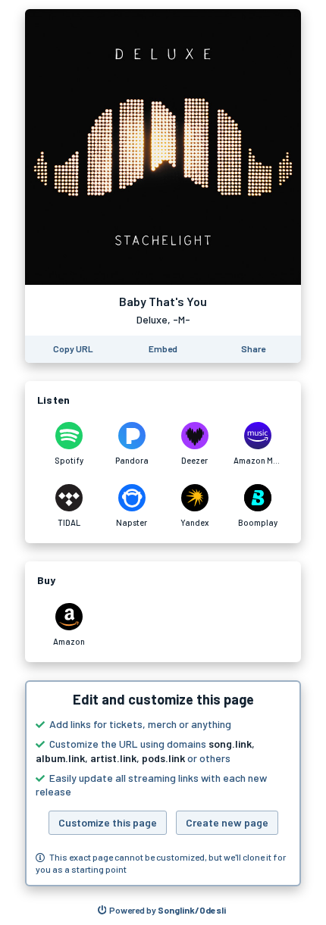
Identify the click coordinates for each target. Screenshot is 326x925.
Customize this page (107, 822)
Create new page (227, 822)
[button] (163, 783)
